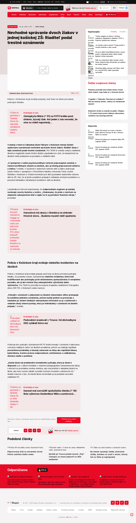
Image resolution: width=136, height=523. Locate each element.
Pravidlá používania (67, 510)
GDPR (90, 510)
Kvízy (90, 14)
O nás (22, 510)
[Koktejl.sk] (13, 8)
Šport (69, 14)
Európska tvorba (101, 510)
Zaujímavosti (53, 14)
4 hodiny (114, 32)
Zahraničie (42, 14)
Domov (14, 14)
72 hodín (122, 32)
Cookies (81, 510)
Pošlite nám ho (90, 8)
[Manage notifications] (131, 514)
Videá (84, 14)
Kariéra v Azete (52, 510)
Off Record (112, 14)
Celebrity (22, 14)
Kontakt (30, 510)
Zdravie (76, 14)
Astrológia (98, 14)
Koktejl (13, 510)
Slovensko (32, 14)
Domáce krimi (12, 26)
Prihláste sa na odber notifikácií (69, 420)
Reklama (39, 510)
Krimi (62, 14)
